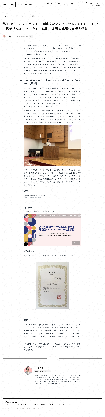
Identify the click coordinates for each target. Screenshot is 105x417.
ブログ (11, 16)
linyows (9, 36)
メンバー (51, 404)
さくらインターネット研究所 (25, 4)
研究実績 (43, 404)
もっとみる (77, 387)
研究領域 (35, 404)
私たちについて (67, 404)
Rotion (41, 408)
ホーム (5, 16)
